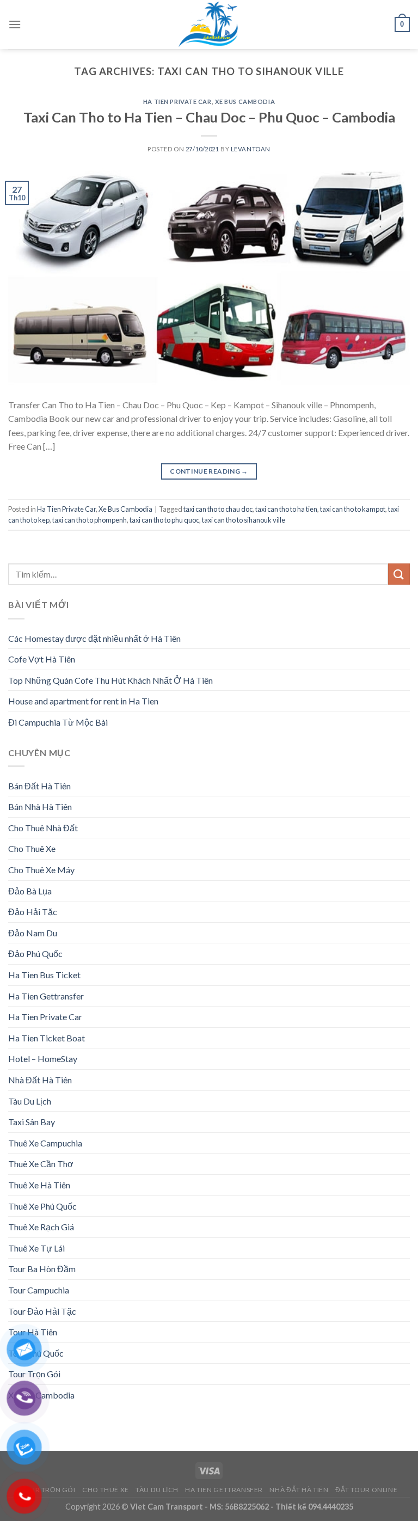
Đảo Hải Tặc (32, 911)
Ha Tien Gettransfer (46, 996)
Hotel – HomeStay (42, 1058)
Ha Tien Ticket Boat (46, 1038)
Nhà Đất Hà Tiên (40, 1080)
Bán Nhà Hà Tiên (40, 806)
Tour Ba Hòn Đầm (42, 1269)
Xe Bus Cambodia (245, 101)
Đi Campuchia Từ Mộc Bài (58, 722)
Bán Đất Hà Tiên (39, 786)
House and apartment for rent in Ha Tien (83, 701)
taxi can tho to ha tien (286, 509)
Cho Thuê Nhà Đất (43, 828)
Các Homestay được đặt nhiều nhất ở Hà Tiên (94, 638)
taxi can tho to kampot (352, 509)
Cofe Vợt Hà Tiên (41, 659)
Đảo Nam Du (32, 933)
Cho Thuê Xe (32, 848)
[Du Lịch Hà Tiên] (209, 24)
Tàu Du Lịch (29, 1101)
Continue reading (209, 471)
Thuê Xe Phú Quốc (42, 1206)
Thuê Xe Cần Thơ (40, 1163)
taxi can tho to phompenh (89, 520)
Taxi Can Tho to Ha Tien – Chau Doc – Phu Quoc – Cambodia (209, 117)
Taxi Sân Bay (31, 1122)
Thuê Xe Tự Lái (36, 1248)
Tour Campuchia (38, 1290)
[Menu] (14, 24)
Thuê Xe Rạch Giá (41, 1227)
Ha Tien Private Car (177, 101)
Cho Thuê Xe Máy (41, 869)
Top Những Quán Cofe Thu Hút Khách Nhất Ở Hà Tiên (110, 680)
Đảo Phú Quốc (35, 953)
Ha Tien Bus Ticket (44, 975)
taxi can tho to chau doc (218, 509)
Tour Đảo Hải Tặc (42, 1311)
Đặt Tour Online (366, 1490)
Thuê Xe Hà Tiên (39, 1185)
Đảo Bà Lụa (30, 891)
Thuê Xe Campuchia (45, 1143)
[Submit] (399, 574)
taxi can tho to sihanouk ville (243, 520)
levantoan (251, 148)
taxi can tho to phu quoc (164, 520)
